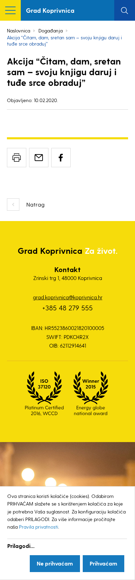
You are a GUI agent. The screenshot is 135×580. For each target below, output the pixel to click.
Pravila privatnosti (38, 527)
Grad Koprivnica (50, 10)
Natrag (35, 204)
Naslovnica (18, 30)
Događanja (50, 30)
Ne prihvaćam (55, 563)
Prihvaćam (103, 563)
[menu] (10, 10)
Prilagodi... (21, 545)
